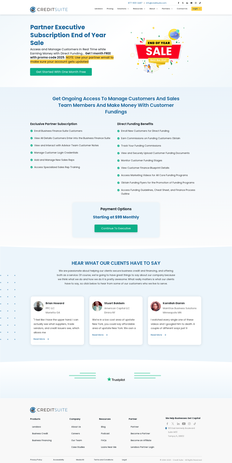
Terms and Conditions (103, 459)
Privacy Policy (36, 459)
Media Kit (80, 459)
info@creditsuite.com (156, 3)
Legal (124, 459)
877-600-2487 (135, 3)
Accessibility (58, 459)
